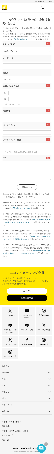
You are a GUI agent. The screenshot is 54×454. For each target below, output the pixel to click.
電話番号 (6, 111)
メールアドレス (9, 125)
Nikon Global (7, 440)
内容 (5, 157)
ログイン (27, 291)
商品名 (5, 73)
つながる (5, 392)
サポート (5, 379)
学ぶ (4, 385)
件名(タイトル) (9, 44)
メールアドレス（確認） (12, 140)
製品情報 (5, 372)
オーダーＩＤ (8, 58)
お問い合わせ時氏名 (11, 86)
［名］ (5, 99)
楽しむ (4, 398)
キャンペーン (7, 405)
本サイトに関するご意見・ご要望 (15, 431)
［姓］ (5, 93)
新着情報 (5, 366)
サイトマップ (7, 435)
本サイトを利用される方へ (12, 422)
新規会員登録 (27, 298)
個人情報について (9, 426)
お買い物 (5, 411)
